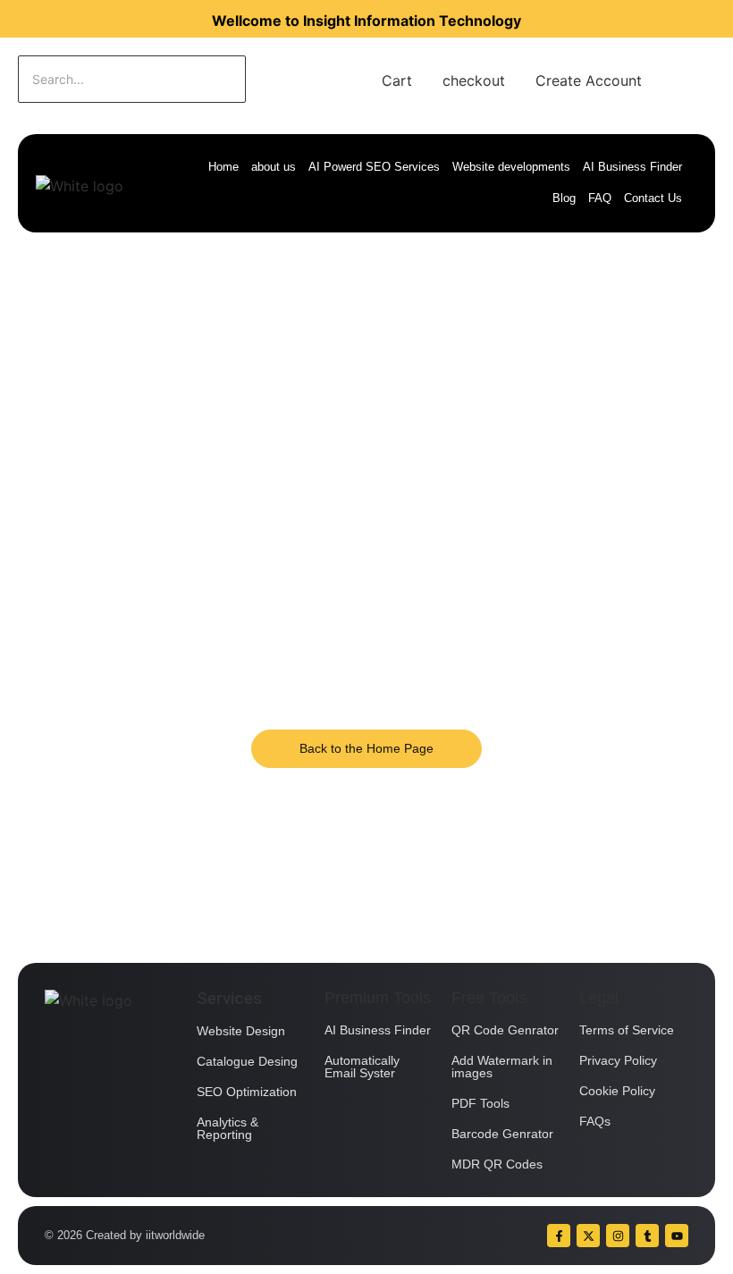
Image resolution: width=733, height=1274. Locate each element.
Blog (564, 198)
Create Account (588, 80)
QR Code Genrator (505, 1030)
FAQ (599, 198)
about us (273, 166)
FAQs (595, 1121)
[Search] (302, 79)
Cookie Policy (617, 1091)
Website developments (511, 166)
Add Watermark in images (501, 1066)
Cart (397, 80)
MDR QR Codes (497, 1164)
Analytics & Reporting (227, 1128)
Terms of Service (626, 1030)
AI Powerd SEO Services (374, 166)
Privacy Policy (618, 1060)
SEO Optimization (247, 1091)
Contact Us (653, 198)
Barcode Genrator (502, 1133)
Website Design (241, 1031)
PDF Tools (480, 1103)
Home (223, 166)
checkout (473, 80)
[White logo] (79, 186)
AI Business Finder (632, 166)
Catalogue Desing (247, 1061)
